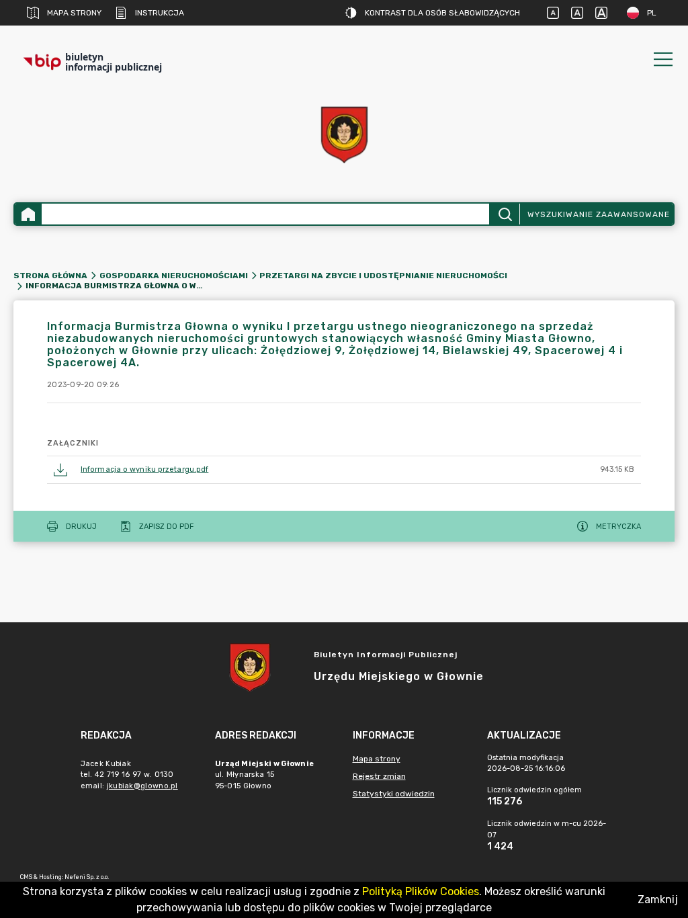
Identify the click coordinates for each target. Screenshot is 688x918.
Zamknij (658, 899)
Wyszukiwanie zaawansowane (598, 214)
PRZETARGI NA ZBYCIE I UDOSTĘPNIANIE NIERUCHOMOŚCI (383, 275)
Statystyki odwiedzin (394, 793)
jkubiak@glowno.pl (142, 786)
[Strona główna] (28, 214)
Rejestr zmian (379, 776)
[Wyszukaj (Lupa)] (504, 214)
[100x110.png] (344, 134)
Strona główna (50, 275)
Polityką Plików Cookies (420, 891)
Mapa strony (74, 12)
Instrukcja (159, 12)
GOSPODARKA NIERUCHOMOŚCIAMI (173, 275)
